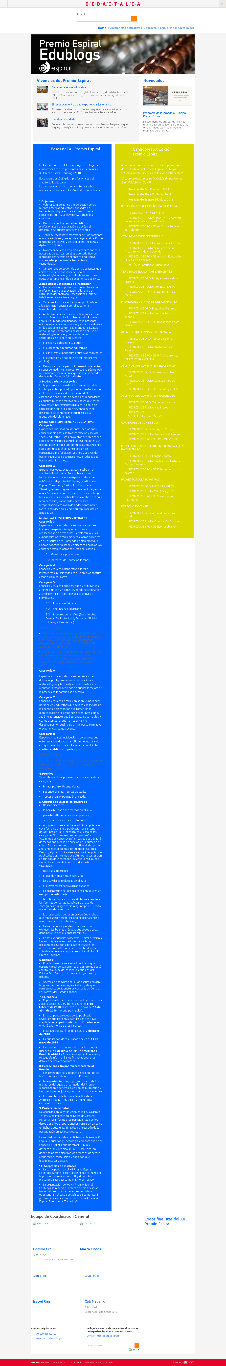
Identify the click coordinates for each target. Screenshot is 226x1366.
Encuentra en (83, 14)
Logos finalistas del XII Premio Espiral (165, 1221)
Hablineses (161, 407)
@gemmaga (39, 1254)
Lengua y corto (161, 455)
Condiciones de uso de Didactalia (66, 1362)
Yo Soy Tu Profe (162, 429)
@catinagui (91, 1306)
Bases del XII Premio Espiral (75, 149)
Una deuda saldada (63, 119)
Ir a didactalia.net (182, 27)
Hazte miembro (11, 3)
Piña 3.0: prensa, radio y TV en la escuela (151, 357)
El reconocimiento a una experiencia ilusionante (81, 104)
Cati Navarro (95, 1301)
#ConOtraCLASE (167, 439)
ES (222, 3)
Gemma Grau (43, 1249)
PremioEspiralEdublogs (48, 1338)
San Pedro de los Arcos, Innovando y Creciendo (150, 249)
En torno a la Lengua (167, 434)
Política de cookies (93, 1362)
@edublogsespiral (46, 1333)
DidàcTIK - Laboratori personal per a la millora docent (153, 219)
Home (102, 27)
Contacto (150, 27)
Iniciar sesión (3, 3)
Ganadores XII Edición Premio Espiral (152, 151)
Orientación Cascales (167, 521)
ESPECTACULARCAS (149, 415)
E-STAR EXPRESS (163, 486)
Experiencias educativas (125, 27)
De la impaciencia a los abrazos (71, 87)
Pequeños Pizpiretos (165, 308)
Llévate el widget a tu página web (103, 1336)
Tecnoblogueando (163, 402)
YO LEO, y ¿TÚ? (163, 491)
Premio (163, 27)
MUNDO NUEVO (164, 286)
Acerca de (108, 1362)
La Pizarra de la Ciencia (166, 243)
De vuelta (158, 212)
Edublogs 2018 (148, 189)
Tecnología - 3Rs (167, 389)
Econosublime (166, 526)
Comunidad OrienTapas (154, 264)
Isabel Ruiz (41, 1301)
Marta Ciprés (90, 1249)
